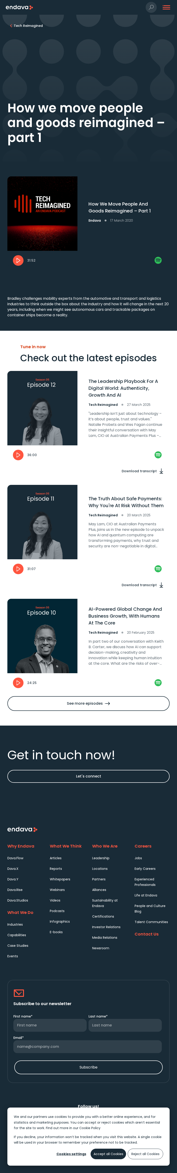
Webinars (57, 890)
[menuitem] (24, 858)
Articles (56, 858)
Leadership (100, 858)
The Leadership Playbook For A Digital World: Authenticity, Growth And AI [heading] (123, 388)
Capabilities (16, 935)
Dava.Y (12, 879)
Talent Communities (151, 922)
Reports (56, 868)
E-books (56, 932)
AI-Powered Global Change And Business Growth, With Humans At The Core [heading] (125, 616)
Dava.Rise (15, 890)
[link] (158, 260)
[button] (151, 7)
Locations (100, 868)
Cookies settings (71, 1154)
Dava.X (12, 868)
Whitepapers (60, 879)
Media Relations (104, 937)
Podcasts (57, 911)
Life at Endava (146, 895)
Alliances (99, 890)
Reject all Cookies (145, 1154)
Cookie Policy (89, 1128)
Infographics (60, 921)
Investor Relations (106, 927)
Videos (55, 900)
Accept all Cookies (108, 1154)
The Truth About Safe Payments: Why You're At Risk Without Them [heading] (126, 502)
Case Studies (17, 945)
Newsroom (100, 948)
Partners (99, 879)
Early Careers (145, 868)
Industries (15, 924)
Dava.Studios (17, 900)
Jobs (138, 858)
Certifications (103, 916)
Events (12, 956)
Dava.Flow (15, 858)
